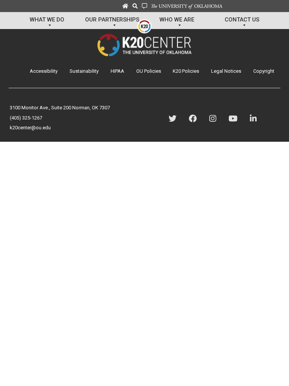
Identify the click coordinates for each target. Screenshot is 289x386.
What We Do (47, 19)
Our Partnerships (112, 19)
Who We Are (177, 19)
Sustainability (84, 71)
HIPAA (117, 71)
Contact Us (242, 19)
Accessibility (44, 71)
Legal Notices (226, 71)
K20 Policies (186, 71)
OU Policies (148, 71)
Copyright (263, 71)
